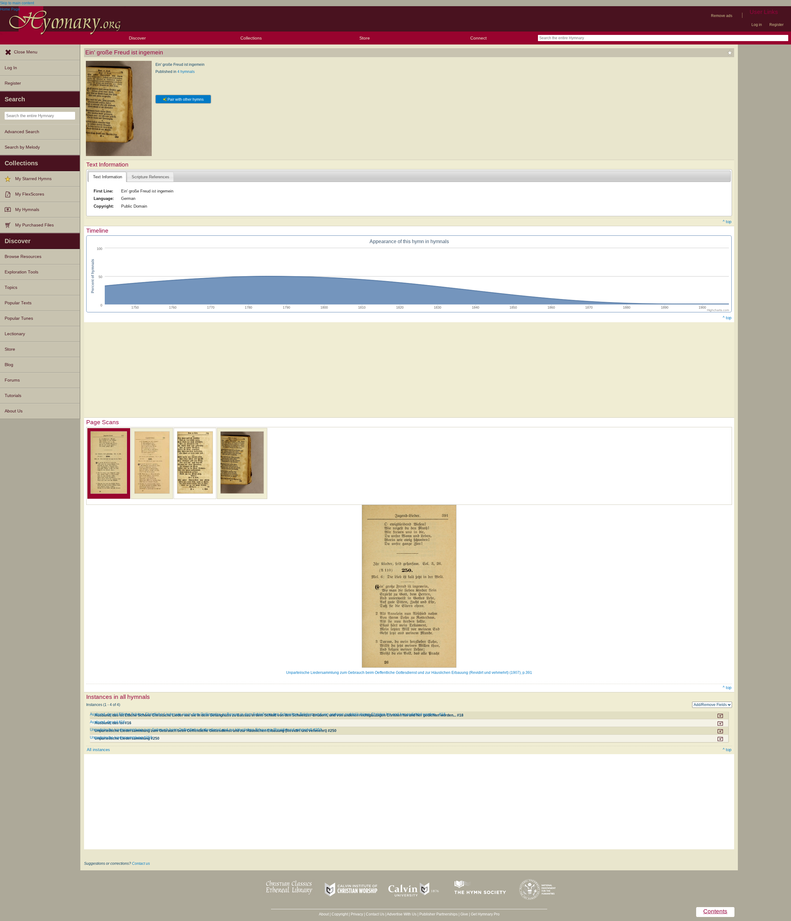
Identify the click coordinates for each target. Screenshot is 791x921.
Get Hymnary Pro (485, 914)
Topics (11, 287)
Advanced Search (22, 131)
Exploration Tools (21, 272)
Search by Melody (22, 147)
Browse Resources (23, 256)
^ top (727, 221)
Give (464, 914)
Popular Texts (18, 303)
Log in (756, 25)
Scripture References (150, 177)
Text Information (107, 177)
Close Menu (25, 52)
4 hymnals (186, 72)
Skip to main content (17, 3)
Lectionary (15, 334)
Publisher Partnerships (438, 914)
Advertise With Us (402, 914)
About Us (14, 411)
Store (364, 38)
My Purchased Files (34, 225)
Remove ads (721, 16)
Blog (9, 364)
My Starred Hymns (33, 178)
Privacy (357, 914)
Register (776, 25)
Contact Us (375, 914)
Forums (12, 380)
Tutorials (13, 395)
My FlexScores (29, 194)
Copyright (340, 914)
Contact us (141, 863)
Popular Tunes (19, 318)
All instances (98, 749)
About (324, 914)
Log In (11, 67)
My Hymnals (27, 209)
